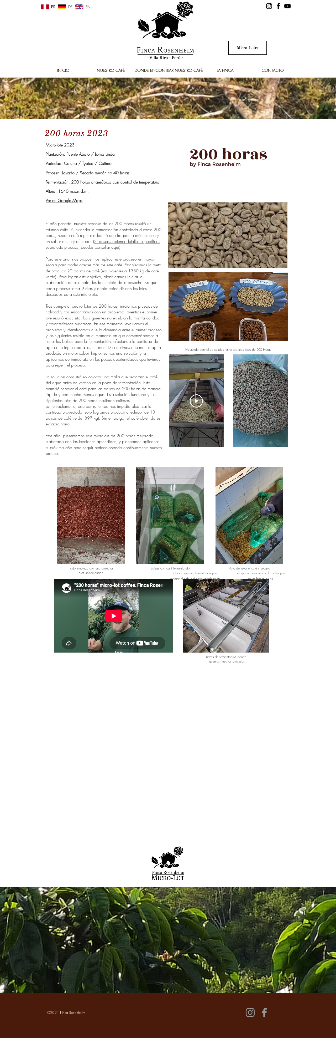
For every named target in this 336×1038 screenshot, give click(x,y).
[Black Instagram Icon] (269, 6)
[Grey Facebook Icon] (264, 1012)
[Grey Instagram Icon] (250, 1012)
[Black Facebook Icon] (278, 6)
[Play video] (196, 401)
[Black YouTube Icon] (287, 6)
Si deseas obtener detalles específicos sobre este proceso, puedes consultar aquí (103, 244)
